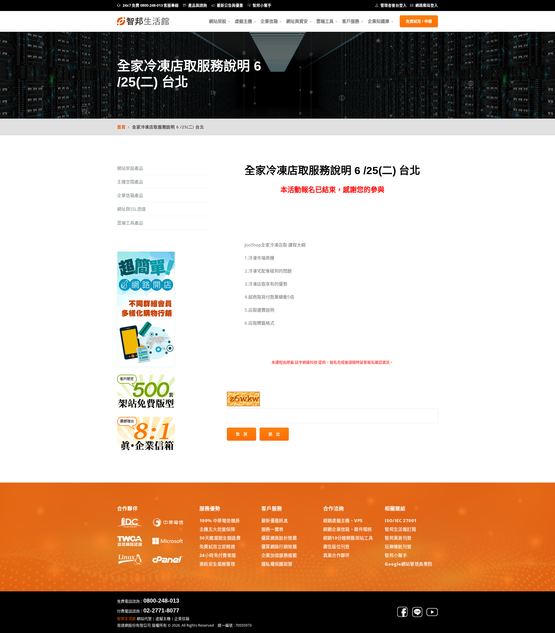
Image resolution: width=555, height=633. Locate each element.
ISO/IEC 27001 (401, 520)
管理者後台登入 (393, 5)
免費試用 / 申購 (419, 21)
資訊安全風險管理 (217, 564)
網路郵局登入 (426, 5)
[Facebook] (402, 616)
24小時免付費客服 (217, 555)
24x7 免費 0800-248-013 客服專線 (151, 5)
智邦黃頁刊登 (398, 538)
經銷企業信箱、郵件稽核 (347, 529)
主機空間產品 (130, 182)
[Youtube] (432, 616)
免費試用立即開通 (217, 546)
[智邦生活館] (143, 21)
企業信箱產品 (130, 195)
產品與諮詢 (197, 5)
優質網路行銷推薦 (279, 546)
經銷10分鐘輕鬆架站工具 (348, 538)
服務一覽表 (272, 529)
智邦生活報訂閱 (400, 529)
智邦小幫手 (262, 5)
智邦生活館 (126, 618)
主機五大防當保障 (217, 529)
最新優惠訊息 (274, 520)
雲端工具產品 (130, 223)
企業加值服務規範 (279, 555)
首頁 (121, 127)
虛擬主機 (243, 21)
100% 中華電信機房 (219, 520)
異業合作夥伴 (336, 555)
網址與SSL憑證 (131, 209)
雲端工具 (325, 21)
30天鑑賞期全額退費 (219, 538)
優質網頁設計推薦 (279, 538)
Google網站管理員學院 (408, 564)
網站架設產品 (130, 168)
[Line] (417, 616)
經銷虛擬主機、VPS (343, 520)
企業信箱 (269, 21)
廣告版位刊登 (336, 546)
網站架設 (217, 21)
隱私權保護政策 (277, 564)
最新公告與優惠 (230, 5)
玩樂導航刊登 (398, 546)
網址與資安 (297, 21)
